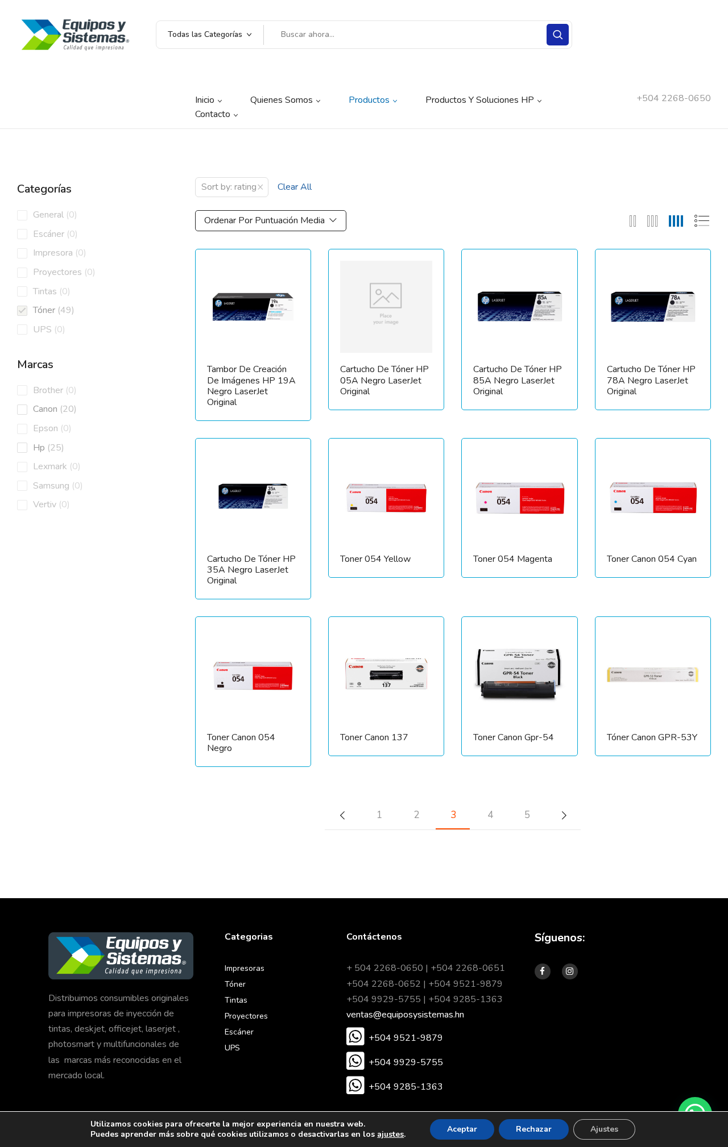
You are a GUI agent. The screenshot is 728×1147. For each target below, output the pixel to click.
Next (564, 815)
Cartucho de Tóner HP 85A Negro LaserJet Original (517, 380)
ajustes (390, 1134)
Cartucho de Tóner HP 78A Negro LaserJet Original (651, 380)
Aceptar (462, 1129)
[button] (394, 1038)
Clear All (295, 187)
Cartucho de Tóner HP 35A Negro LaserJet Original (251, 570)
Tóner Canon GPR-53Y (652, 737)
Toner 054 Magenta (512, 559)
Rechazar (534, 1129)
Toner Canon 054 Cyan (652, 559)
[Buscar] (558, 34)
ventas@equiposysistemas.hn (405, 1014)
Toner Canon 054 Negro (241, 743)
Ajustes (604, 1129)
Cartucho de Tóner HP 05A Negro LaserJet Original (384, 380)
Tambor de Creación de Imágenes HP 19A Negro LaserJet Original (251, 386)
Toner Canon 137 (374, 737)
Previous (342, 815)
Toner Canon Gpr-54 (513, 737)
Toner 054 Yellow (375, 559)
